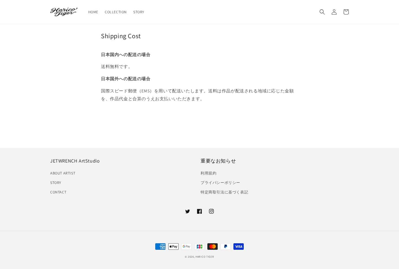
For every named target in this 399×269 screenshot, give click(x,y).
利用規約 (208, 173)
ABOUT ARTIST (62, 173)
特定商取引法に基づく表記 (224, 192)
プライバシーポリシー (220, 182)
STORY (55, 182)
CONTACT (58, 192)
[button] (322, 12)
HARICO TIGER (204, 256)
